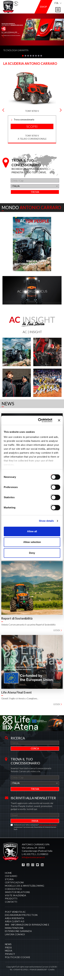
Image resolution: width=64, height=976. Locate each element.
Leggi (56, 630)
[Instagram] (32, 864)
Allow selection (32, 542)
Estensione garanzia (18, 931)
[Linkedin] (42, 864)
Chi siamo (11, 876)
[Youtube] (28, 864)
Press (8, 947)
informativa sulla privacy (48, 825)
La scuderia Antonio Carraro (30, 63)
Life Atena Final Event (16, 692)
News (8, 944)
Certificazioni (14, 882)
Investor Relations (17, 892)
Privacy (10, 953)
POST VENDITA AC (15, 911)
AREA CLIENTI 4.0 (14, 921)
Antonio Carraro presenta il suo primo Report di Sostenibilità (28, 624)
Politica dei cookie (17, 957)
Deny (32, 552)
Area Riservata (14, 918)
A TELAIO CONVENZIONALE (32, 138)
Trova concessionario (24, 119)
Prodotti (11, 898)
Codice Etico (13, 889)
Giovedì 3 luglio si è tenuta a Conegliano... (19, 698)
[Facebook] (23, 864)
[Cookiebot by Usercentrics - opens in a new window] (39, 420)
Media (8, 950)
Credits (51, 969)
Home (8, 872)
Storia (9, 879)
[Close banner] (59, 420)
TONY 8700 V (32, 135)
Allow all (32, 531)
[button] (23, 56)
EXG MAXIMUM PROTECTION (21, 915)
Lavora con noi (15, 934)
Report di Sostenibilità (16, 618)
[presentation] (3, 36)
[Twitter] (37, 864)
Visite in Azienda (15, 895)
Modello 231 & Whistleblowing (24, 885)
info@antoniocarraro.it (33, 857)
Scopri (32, 126)
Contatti (11, 901)
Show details (46, 520)
